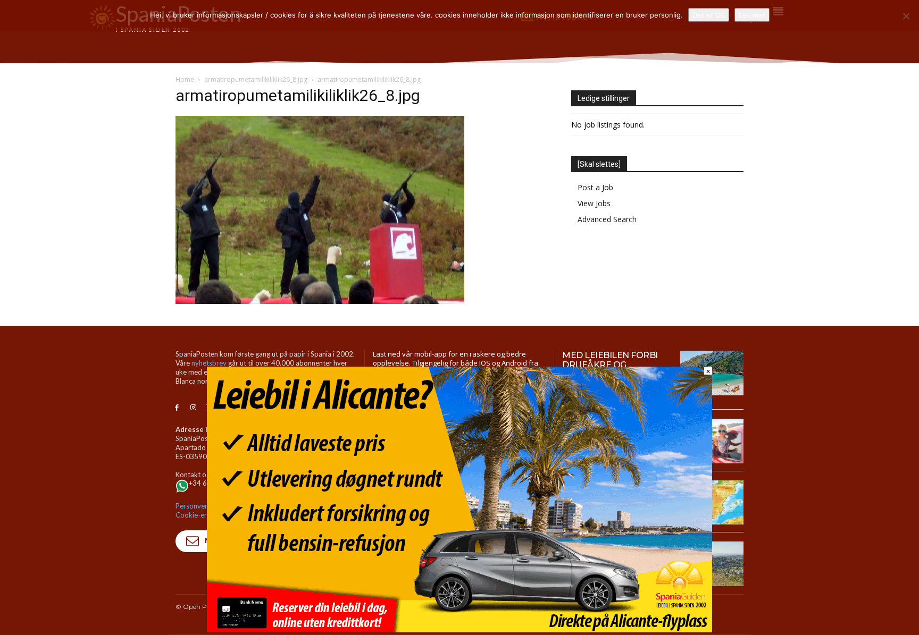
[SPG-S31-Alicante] (459, 629)
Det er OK (708, 15)
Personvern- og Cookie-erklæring (203, 510)
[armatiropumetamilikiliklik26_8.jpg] (320, 301)
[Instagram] (193, 407)
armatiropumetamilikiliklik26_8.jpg (255, 79)
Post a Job (595, 187)
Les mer (752, 15)
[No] (905, 16)
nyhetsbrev (209, 363)
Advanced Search (607, 219)
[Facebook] (176, 407)
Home (185, 79)
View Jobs (594, 203)
